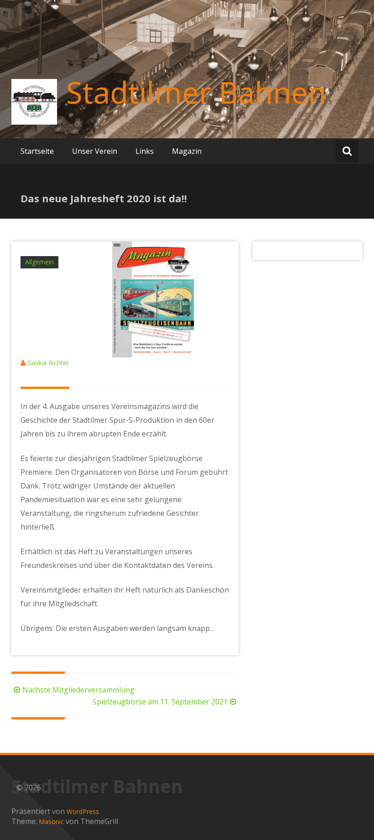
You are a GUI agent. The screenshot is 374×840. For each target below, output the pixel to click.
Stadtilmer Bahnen (196, 92)
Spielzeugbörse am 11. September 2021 (160, 702)
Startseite (37, 151)
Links (144, 151)
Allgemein (39, 261)
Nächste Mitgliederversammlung (78, 690)
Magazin (187, 151)
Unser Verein (94, 151)
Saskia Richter (48, 362)
